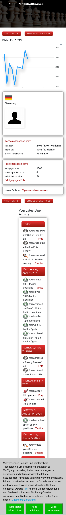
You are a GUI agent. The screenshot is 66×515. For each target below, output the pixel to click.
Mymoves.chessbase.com (36, 190)
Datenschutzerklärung (24, 499)
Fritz (40, 238)
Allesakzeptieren (54, 508)
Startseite (11, 33)
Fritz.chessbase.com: (16, 163)
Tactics (39, 287)
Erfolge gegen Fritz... (16, 180)
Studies (38, 263)
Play (40, 395)
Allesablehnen (34, 508)
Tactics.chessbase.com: (18, 141)
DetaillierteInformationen (15, 508)
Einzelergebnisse (39, 33)
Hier (26, 488)
